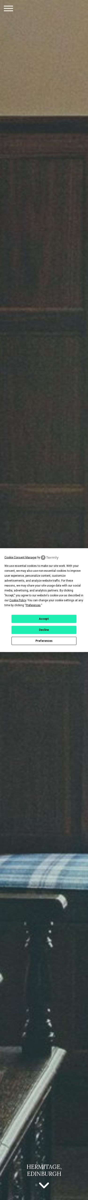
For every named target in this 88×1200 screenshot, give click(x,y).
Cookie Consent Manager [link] (20, 557)
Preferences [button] (33, 605)
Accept (44, 619)
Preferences (44, 641)
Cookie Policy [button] (17, 600)
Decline (44, 630)
